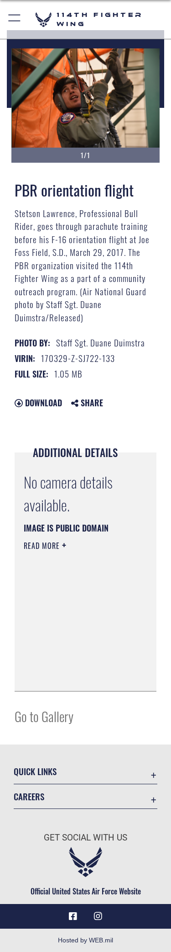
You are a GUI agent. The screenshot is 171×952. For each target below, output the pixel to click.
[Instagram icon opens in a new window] (98, 916)
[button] (15, 19)
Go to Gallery (44, 716)
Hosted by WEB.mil (85, 940)
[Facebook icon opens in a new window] (73, 916)
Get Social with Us (85, 837)
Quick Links (35, 771)
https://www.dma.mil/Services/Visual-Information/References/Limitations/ (79, 674)
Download (42, 403)
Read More (43, 545)
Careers (29, 796)
